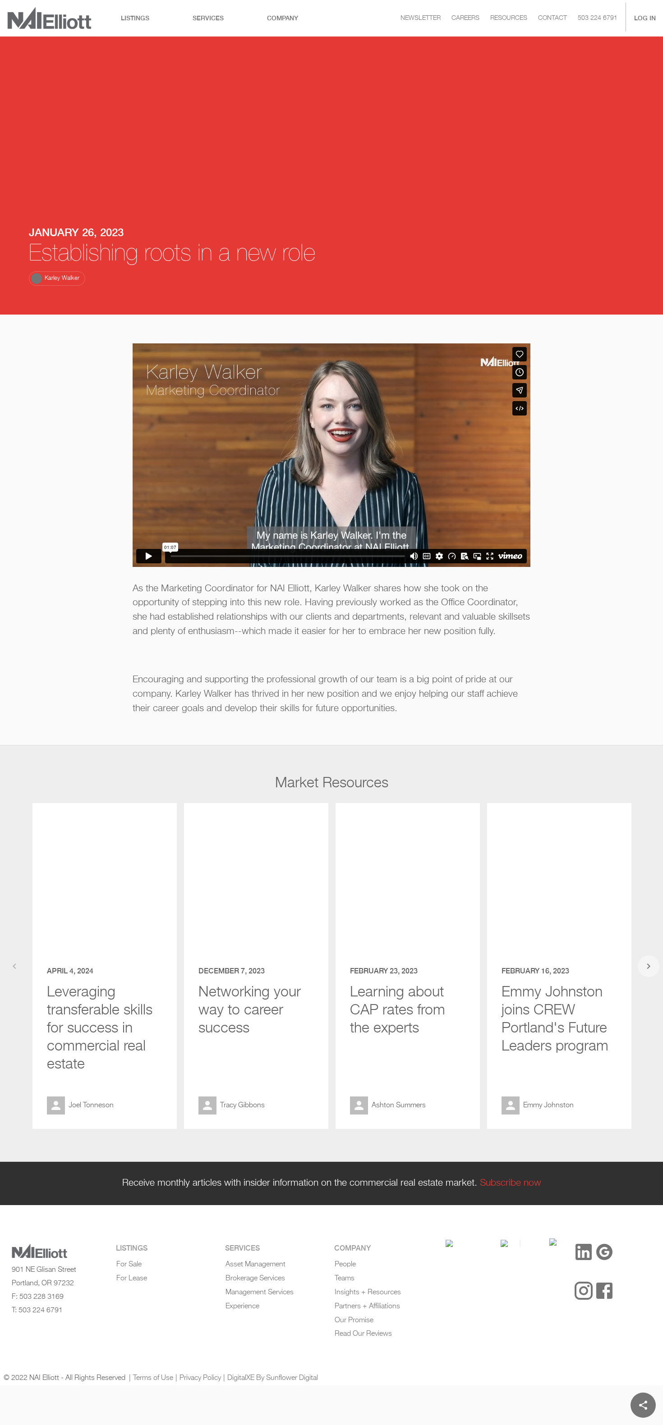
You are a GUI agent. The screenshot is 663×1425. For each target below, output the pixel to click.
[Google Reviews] (604, 1252)
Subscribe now (510, 1183)
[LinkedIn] (583, 1252)
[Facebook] (604, 1290)
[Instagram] (583, 1290)
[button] (57, 278)
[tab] (135, 18)
